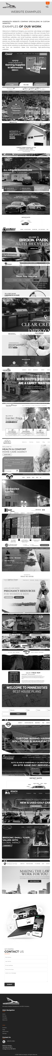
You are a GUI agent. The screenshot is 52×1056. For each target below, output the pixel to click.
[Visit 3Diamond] (26, 69)
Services (4, 1016)
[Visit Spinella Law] (26, 877)
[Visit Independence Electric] (26, 490)
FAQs (3, 1029)
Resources (4, 1020)
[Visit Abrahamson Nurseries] (26, 104)
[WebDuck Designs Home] (9, 6)
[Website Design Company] (10, 1001)
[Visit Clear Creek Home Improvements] (26, 315)
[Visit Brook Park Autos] (26, 244)
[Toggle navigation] (48, 7)
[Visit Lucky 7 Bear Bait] (26, 666)
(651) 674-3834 (11, 1041)
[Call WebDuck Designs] (48, 3)
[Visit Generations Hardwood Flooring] (26, 385)
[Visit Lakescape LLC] (26, 560)
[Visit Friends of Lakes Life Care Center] (26, 596)
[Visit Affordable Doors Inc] (26, 139)
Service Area (5, 1031)
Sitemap (4, 1033)
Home (3, 1014)
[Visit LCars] (26, 631)
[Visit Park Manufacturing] (26, 736)
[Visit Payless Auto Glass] (26, 771)
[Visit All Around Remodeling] (26, 174)
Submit (9, 984)
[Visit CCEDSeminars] (26, 279)
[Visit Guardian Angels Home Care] (26, 420)
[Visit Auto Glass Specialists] (26, 209)
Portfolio (4, 1027)
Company (4, 1018)
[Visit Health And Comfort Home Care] (26, 455)
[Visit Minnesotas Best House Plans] (26, 701)
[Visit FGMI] (26, 350)
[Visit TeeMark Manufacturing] (26, 841)
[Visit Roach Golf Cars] (26, 806)
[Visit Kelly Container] (26, 525)
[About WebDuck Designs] (44, 3)
